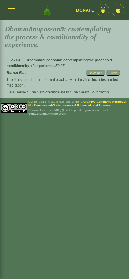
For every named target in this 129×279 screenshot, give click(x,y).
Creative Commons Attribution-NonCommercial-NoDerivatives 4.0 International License (78, 103)
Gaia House (16, 92)
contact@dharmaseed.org (47, 113)
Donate (85, 10)
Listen (113, 73)
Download (96, 73)
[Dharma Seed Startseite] (47, 10)
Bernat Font (17, 73)
